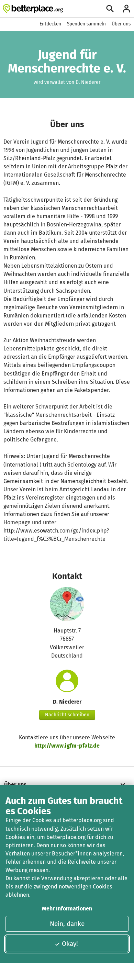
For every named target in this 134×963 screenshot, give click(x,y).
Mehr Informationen (67, 908)
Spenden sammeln (86, 24)
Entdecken (50, 24)
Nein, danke (67, 924)
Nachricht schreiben (67, 715)
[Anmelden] (126, 8)
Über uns (121, 24)
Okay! (70, 944)
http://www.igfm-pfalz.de (67, 745)
